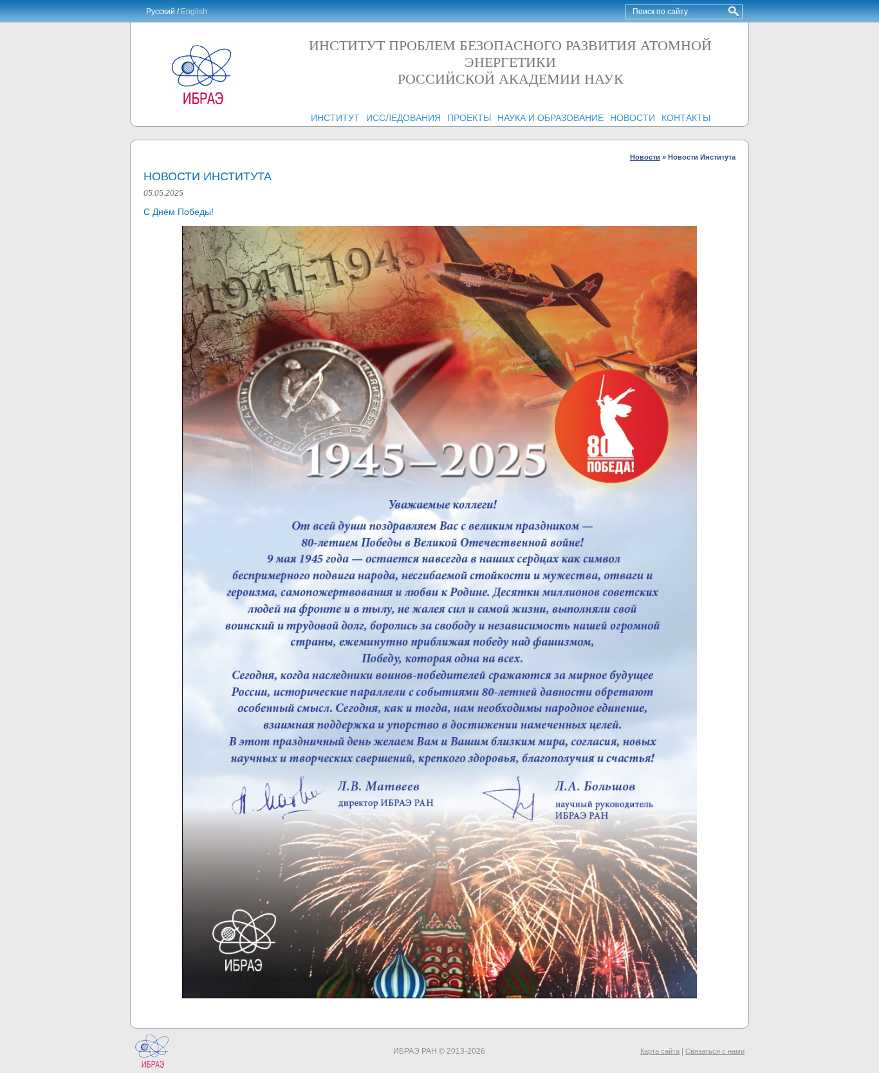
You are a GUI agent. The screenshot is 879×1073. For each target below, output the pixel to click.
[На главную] (201, 104)
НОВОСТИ (632, 118)
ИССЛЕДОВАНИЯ (403, 118)
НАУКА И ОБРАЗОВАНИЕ (550, 118)
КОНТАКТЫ (686, 118)
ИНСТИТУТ (335, 118)
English (194, 11)
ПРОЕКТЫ (469, 118)
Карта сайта (660, 1051)
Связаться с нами (715, 1051)
